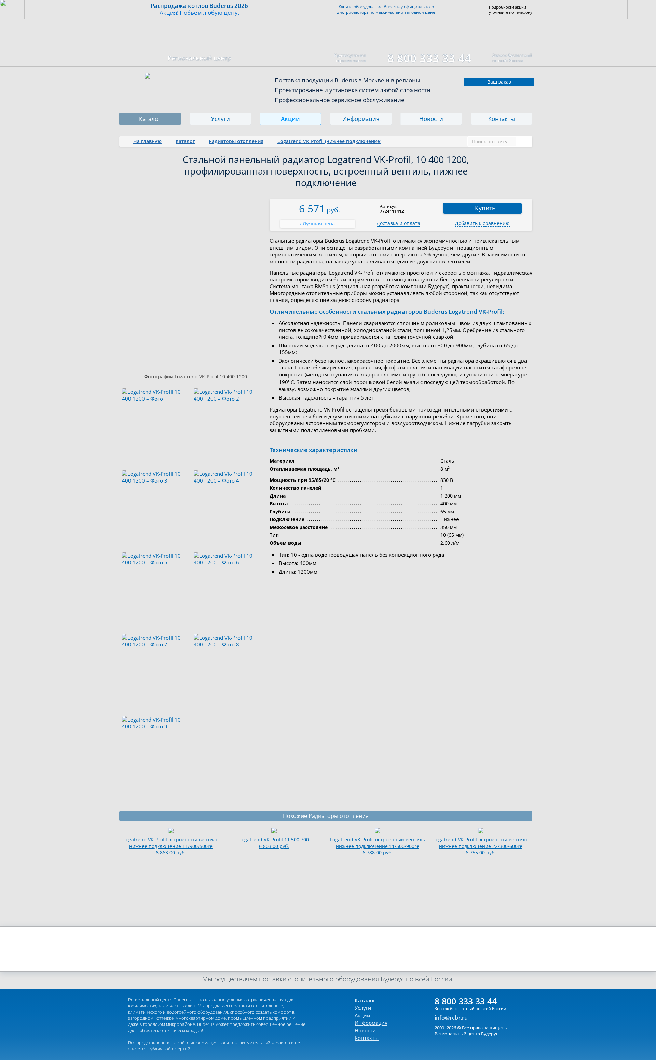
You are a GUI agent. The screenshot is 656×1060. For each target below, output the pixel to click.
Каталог (150, 119)
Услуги (220, 119)
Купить (485, 208)
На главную (147, 141)
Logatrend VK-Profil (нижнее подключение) (329, 141)
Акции (290, 119)
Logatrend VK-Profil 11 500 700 (274, 842)
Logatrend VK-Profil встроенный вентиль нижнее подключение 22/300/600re (480, 846)
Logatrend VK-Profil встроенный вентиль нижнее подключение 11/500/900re (377, 846)
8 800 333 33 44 (429, 58)
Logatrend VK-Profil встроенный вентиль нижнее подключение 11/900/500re (170, 846)
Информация (360, 119)
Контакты (501, 119)
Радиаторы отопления (236, 141)
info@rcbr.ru (451, 1017)
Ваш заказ (499, 82)
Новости (431, 119)
